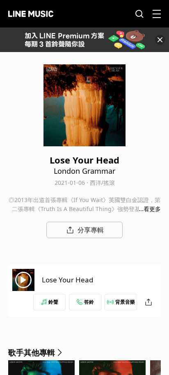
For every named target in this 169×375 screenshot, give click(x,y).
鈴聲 (53, 301)
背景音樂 (125, 301)
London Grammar (84, 171)
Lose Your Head (67, 279)
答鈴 (89, 301)
